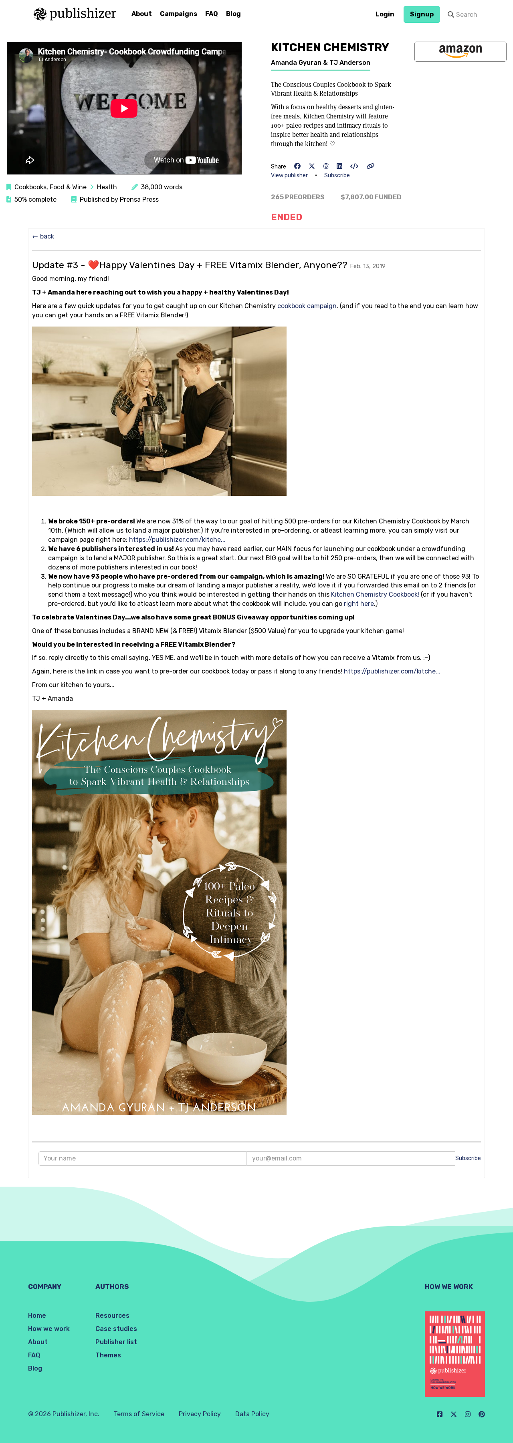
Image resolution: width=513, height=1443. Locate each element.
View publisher (289, 175)
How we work (49, 1329)
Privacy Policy (200, 1414)
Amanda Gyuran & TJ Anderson (320, 62)
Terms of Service (139, 1414)
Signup (422, 14)
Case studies (116, 1329)
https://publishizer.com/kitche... (177, 539)
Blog (233, 14)
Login (385, 14)
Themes (108, 1355)
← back (43, 236)
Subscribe (337, 175)
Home (37, 1315)
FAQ (211, 14)
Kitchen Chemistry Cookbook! (375, 594)
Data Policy (252, 1414)
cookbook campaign (307, 306)
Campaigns (178, 14)
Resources (112, 1315)
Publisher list (116, 1342)
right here (359, 603)
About (141, 14)
